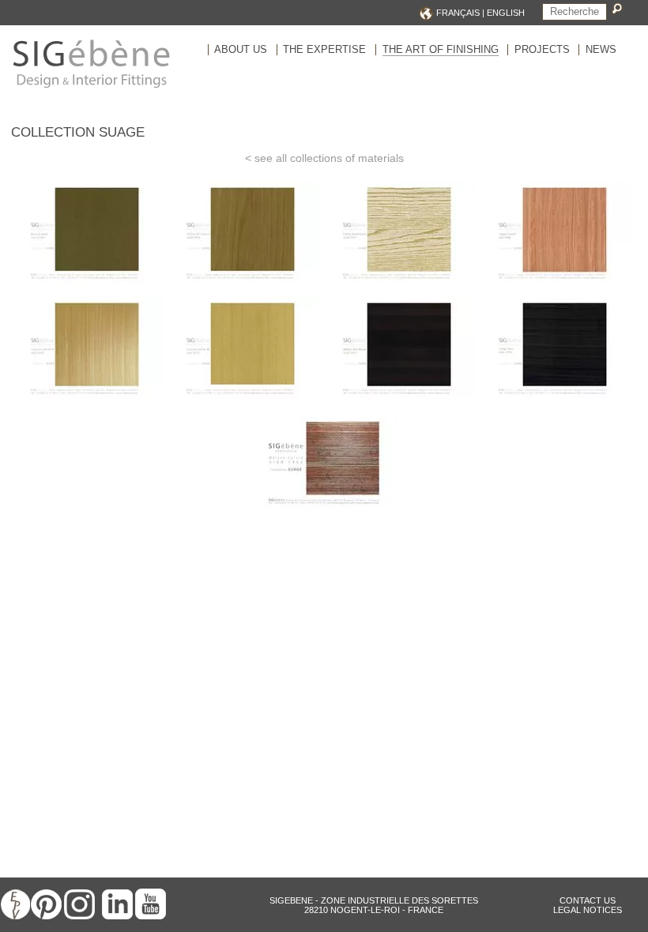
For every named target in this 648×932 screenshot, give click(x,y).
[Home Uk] (91, 87)
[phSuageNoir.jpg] (557, 399)
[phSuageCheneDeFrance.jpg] (246, 284)
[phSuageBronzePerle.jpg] (90, 284)
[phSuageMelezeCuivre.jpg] (323, 515)
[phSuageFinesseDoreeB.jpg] (90, 399)
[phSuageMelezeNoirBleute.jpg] (402, 399)
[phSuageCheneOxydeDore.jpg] (402, 284)
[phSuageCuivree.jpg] (557, 284)
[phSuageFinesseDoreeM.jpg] (246, 399)
